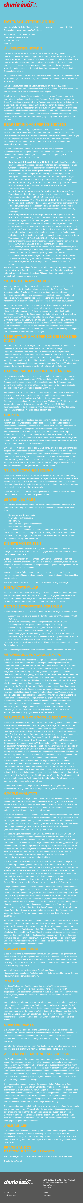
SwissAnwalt (16, 1161)
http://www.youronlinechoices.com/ (30, 457)
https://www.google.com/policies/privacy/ (21, 976)
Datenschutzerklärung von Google (53, 582)
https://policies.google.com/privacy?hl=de (56, 788)
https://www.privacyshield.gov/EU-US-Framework (49, 882)
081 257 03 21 (12, 1192)
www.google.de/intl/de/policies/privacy (37, 712)
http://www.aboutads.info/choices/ (56, 454)
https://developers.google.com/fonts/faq (21, 973)
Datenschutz (47, 1192)
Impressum (47, 1195)
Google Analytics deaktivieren (37, 923)
